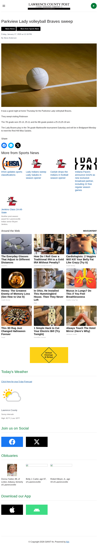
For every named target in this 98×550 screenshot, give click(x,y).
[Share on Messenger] (11, 145)
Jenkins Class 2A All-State (12, 211)
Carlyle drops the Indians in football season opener (59, 175)
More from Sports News (30, 29)
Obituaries (9, 456)
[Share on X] (18, 145)
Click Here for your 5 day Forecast (16, 382)
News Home (10, 29)
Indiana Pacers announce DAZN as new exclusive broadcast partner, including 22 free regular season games (85, 181)
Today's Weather (14, 372)
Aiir (67, 542)
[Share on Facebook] (4, 145)
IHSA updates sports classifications (11, 173)
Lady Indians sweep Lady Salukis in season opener (36, 175)
